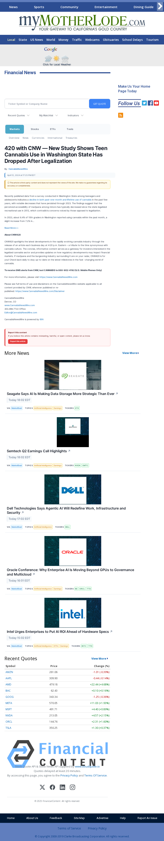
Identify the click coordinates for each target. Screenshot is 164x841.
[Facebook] (52, 788)
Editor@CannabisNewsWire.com (20, 312)
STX (77, 408)
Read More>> (11, 228)
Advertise (102, 818)
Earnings (58, 408)
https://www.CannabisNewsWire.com (59, 277)
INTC (84, 646)
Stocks (35, 129)
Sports (39, 7)
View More (129, 353)
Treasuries (71, 137)
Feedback (56, 818)
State (23, 40)
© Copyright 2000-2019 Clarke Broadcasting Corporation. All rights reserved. (82, 836)
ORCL (82, 589)
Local (11, 40)
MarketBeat (17, 408)
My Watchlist (46, 115)
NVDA (77, 465)
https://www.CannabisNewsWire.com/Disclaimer (40, 291)
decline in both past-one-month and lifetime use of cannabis (60, 199)
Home (11, 818)
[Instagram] (72, 788)
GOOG (10, 697)
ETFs (53, 129)
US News (36, 40)
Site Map (79, 818)
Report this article (17, 341)
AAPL (9, 678)
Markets (15, 129)
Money (64, 40)
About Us (32, 818)
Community (69, 7)
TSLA (8, 728)
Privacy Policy (69, 775)
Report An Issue (147, 818)
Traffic (77, 40)
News (13, 7)
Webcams (92, 40)
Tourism (152, 40)
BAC (8, 690)
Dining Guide (144, 7)
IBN (42, 319)
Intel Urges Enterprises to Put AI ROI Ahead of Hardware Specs (60, 631)
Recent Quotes (16, 115)
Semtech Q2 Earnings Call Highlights (39, 451)
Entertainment (106, 7)
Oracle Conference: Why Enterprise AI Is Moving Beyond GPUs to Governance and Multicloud (70, 572)
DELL (67, 527)
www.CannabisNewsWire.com (19, 305)
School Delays (132, 40)
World (50, 40)
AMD (8, 684)
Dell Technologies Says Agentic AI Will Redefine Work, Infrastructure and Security (66, 510)
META (9, 703)
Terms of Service (69, 828)
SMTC (85, 465)
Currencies (38, 137)
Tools (70, 129)
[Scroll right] (160, 6)
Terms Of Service (95, 775)
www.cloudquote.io (87, 766)
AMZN (9, 672)
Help (123, 818)
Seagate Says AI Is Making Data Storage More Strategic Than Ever (62, 394)
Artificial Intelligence (43, 408)
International (55, 137)
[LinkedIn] (62, 788)
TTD (89, 589)
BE (76, 589)
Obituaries (111, 40)
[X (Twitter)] (42, 788)
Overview (14, 137)
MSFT (9, 709)
